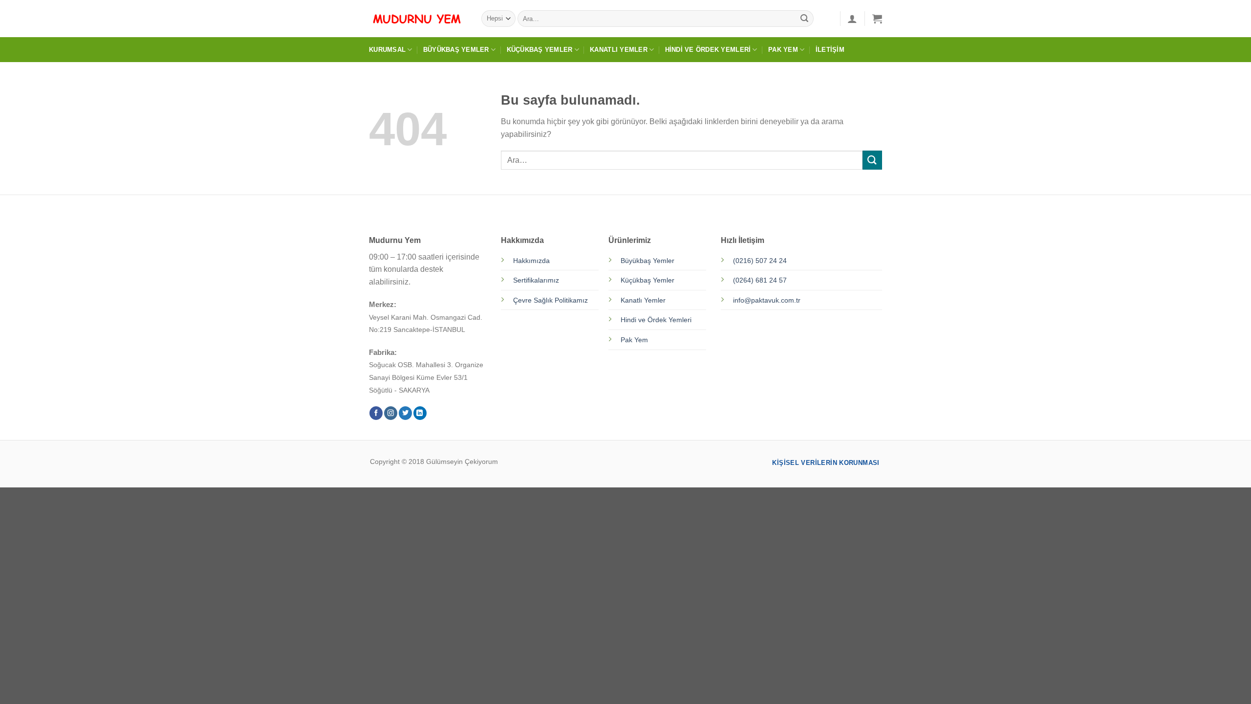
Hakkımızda (531, 260)
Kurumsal (387, 49)
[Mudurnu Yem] (418, 18)
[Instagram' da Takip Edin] (390, 413)
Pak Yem (783, 49)
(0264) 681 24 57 (760, 280)
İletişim (830, 49)
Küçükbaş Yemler (540, 49)
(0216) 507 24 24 (760, 260)
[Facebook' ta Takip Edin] (376, 413)
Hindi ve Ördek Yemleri (708, 49)
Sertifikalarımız (536, 280)
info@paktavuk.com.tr (766, 300)
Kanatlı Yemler (618, 49)
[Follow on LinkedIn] (420, 413)
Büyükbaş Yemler (456, 49)
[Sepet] (877, 18)
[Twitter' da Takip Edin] (405, 413)
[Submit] (804, 18)
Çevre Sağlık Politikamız (550, 300)
